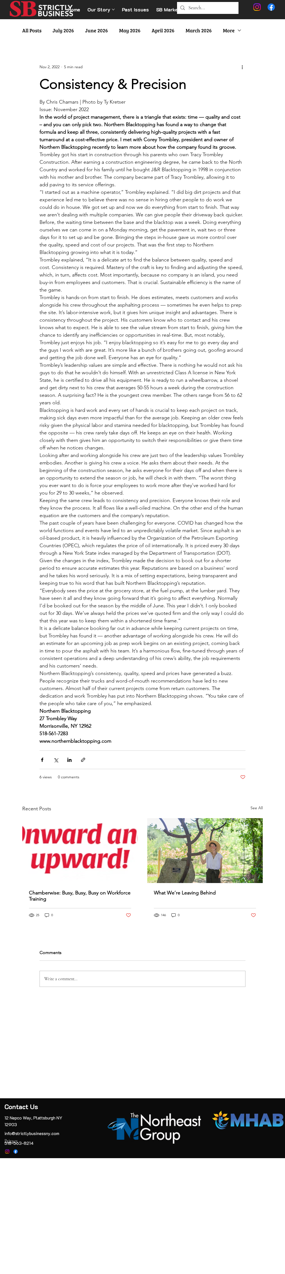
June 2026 (96, 30)
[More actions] (242, 67)
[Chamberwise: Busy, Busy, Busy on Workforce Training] (80, 850)
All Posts (31, 30)
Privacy (11, 1141)
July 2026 (63, 30)
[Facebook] (15, 1151)
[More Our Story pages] (113, 9)
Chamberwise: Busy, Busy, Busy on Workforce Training (80, 896)
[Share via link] (83, 759)
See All (256, 807)
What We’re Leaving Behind (185, 893)
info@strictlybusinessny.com (31, 1133)
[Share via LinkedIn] (69, 759)
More (229, 30)
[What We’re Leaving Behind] (205, 850)
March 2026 (199, 30)
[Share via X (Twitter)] (55, 759)
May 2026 (130, 30)
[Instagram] (7, 1151)
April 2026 (163, 30)
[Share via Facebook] (42, 759)
